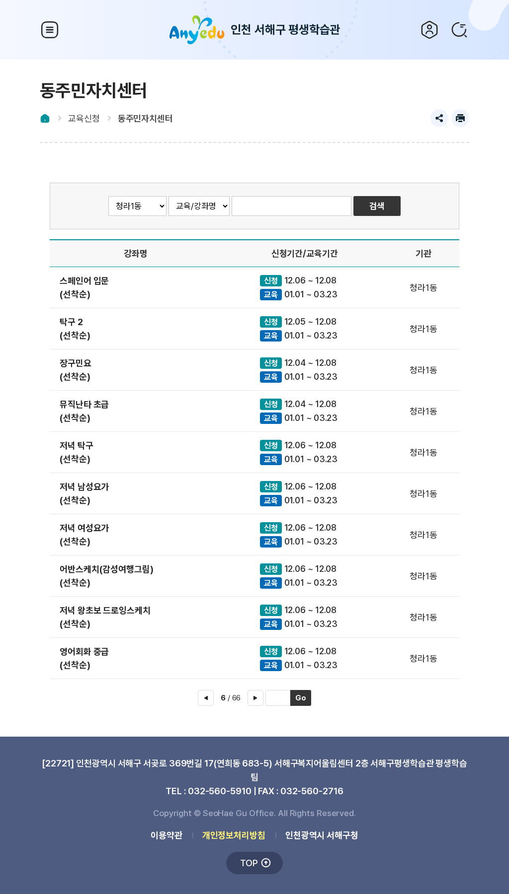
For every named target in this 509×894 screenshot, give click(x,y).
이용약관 (166, 835)
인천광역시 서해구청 (321, 835)
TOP (249, 863)
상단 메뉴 (50, 30)
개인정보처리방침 (233, 835)
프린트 (460, 118)
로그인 (429, 30)
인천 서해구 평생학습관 (285, 29)
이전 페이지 (206, 698)
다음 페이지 (255, 698)
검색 (459, 30)
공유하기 (439, 118)
